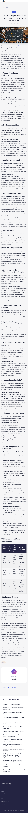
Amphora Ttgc (6, 784)
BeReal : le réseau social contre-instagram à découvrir (13, 765)
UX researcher (21, 46)
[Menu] (25, 1)
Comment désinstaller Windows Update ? (13, 731)
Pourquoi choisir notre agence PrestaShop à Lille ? (13, 722)
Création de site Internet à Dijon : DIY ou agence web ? (13, 727)
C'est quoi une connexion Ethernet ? (12, 704)
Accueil (3, 7)
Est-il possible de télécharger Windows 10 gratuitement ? (13, 708)
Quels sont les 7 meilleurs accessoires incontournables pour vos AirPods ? (12, 740)
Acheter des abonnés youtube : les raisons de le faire (13, 718)
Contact (3, 804)
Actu (7, 7)
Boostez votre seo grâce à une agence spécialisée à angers (12, 745)
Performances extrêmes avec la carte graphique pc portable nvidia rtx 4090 (12, 760)
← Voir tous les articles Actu (8, 687)
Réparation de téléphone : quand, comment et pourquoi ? (14, 770)
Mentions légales (5, 801)
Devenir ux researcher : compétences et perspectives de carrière (13, 735)
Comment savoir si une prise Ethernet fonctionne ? (12, 713)
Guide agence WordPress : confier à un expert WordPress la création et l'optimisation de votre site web (12, 755)
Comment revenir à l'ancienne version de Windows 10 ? (13, 749)
